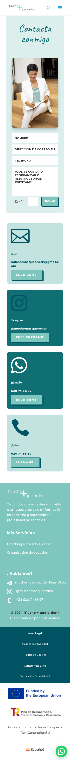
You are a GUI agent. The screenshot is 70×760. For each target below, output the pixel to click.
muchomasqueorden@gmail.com (42, 582)
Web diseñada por (26, 618)
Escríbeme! (27, 275)
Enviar (49, 201)
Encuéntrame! (30, 337)
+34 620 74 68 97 (29, 600)
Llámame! (25, 462)
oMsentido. (52, 618)
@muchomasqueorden (34, 591)
